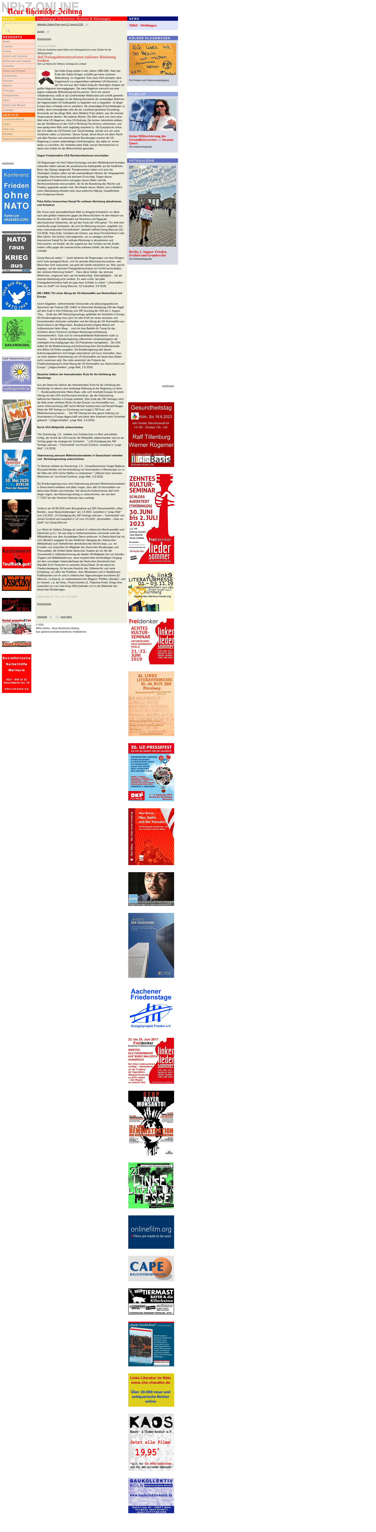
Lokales (8, 46)
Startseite (42, 617)
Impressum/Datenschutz (18, 139)
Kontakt (8, 134)
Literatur (8, 110)
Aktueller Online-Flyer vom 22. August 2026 (60, 24)
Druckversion (44, 39)
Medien (7, 85)
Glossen (8, 81)
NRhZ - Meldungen (142, 25)
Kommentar (10, 76)
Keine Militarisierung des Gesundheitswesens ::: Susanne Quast (151, 139)
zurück (40, 31)
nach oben (66, 617)
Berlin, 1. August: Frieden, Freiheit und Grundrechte (148, 253)
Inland (7, 51)
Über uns (8, 129)
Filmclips (8, 90)
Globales (8, 66)
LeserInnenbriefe (13, 119)
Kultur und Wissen (14, 105)
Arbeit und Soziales (15, 56)
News (6, 41)
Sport (6, 100)
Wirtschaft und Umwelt (17, 61)
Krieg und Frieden (14, 71)
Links (6, 124)
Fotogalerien (11, 95)
